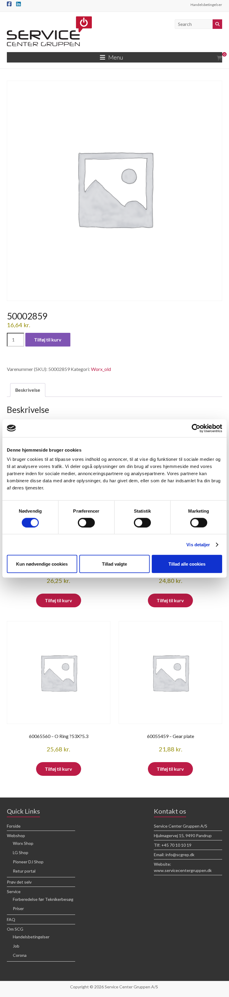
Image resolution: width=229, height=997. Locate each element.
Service (14, 891)
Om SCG (15, 929)
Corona (20, 955)
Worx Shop (23, 843)
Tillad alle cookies (186, 564)
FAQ (11, 919)
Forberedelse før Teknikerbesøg (43, 899)
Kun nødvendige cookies (42, 564)
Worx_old (101, 369)
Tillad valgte (114, 564)
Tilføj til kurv (47, 339)
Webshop (16, 835)
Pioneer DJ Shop (28, 861)
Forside (14, 826)
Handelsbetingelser (206, 4)
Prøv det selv (19, 881)
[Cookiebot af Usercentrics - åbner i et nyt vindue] (196, 428)
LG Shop (20, 852)
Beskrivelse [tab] (27, 390)
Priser (18, 908)
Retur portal (24, 870)
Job (16, 945)
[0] (219, 58)
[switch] (86, 522)
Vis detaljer (198, 544)
